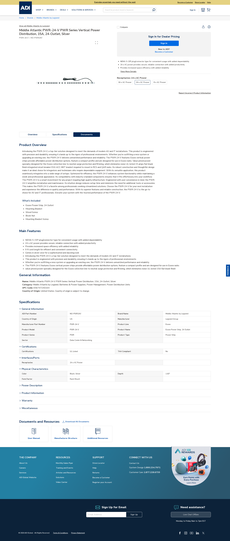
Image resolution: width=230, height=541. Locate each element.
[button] (228, 271)
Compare (124, 27)
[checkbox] (118, 27)
